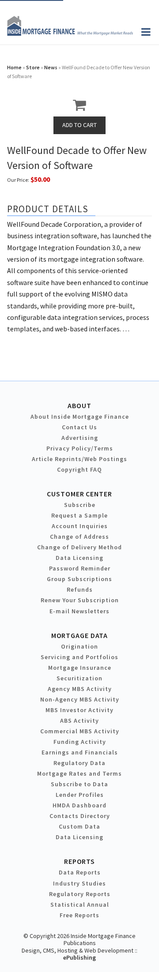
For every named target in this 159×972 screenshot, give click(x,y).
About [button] (79, 405)
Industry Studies (79, 883)
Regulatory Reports (79, 894)
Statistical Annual (79, 904)
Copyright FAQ (79, 469)
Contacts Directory (79, 816)
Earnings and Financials (80, 752)
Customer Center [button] (79, 493)
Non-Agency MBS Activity (79, 699)
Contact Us (79, 427)
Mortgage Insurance (79, 668)
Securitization (79, 678)
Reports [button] (79, 861)
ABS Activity (79, 720)
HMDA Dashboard (79, 805)
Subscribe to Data (79, 784)
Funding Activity (79, 742)
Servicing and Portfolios (79, 657)
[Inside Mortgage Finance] (70, 33)
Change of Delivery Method (79, 547)
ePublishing (79, 957)
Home (14, 67)
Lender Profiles (80, 795)
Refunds (80, 589)
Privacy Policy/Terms (79, 448)
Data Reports (80, 872)
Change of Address (79, 536)
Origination (79, 646)
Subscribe (79, 505)
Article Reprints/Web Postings (79, 459)
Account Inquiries (80, 526)
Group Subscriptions (79, 579)
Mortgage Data (79, 635)
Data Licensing (79, 558)
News (50, 67)
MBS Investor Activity (79, 710)
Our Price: (18, 179)
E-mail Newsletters (79, 611)
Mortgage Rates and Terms (79, 773)
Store (33, 67)
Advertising (79, 438)
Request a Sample (79, 515)
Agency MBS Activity (80, 689)
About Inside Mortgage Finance (79, 416)
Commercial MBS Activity (79, 731)
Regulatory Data (79, 763)
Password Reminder (79, 568)
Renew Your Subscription (80, 600)
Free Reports (79, 915)
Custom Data (79, 826)
